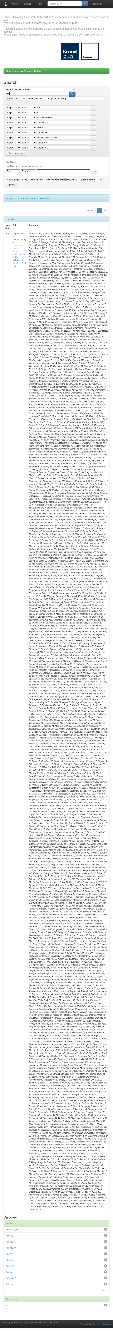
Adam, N (10, 1259)
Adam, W (10, 1265)
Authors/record (87, 179)
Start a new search (16, 153)
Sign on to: (100, 3)
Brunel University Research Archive (23, 71)
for (7, 93)
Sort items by (36, 179)
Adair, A (9, 1253)
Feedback (106, 1324)
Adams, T (10, 1271)
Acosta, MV (11, 1247)
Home (17, 3)
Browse (28, 3)
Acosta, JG (11, 1241)
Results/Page (12, 179)
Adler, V (9, 1283)
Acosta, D (10, 1235)
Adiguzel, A (11, 1277)
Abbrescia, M (12, 1229)
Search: (10, 89)
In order (61, 179)
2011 (8, 1305)
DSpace (95, 1324)
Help (40, 3)
